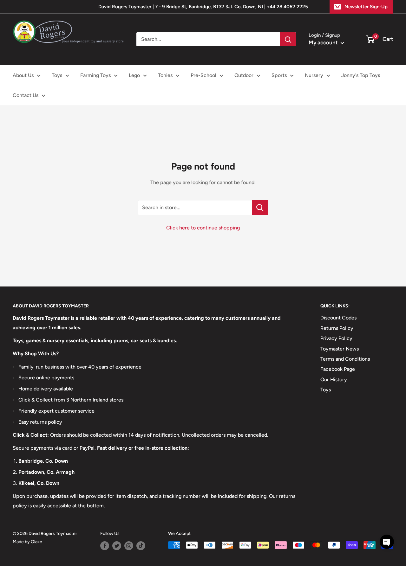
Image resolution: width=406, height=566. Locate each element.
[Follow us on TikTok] (140, 545)
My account (324, 42)
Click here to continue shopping (203, 228)
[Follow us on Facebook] (104, 545)
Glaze (36, 541)
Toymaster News (339, 349)
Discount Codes (338, 318)
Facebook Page (337, 369)
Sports (279, 75)
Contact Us (25, 95)
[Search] (288, 39)
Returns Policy (336, 328)
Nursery (314, 75)
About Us (23, 75)
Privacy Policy (336, 338)
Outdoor (243, 75)
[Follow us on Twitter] (116, 545)
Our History (333, 379)
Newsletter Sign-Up (366, 7)
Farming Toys (95, 75)
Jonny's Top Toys (360, 75)
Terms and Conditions (345, 359)
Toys (57, 75)
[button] (387, 542)
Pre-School (203, 75)
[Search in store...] (260, 207)
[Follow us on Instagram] (128, 545)
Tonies (165, 75)
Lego (134, 75)
